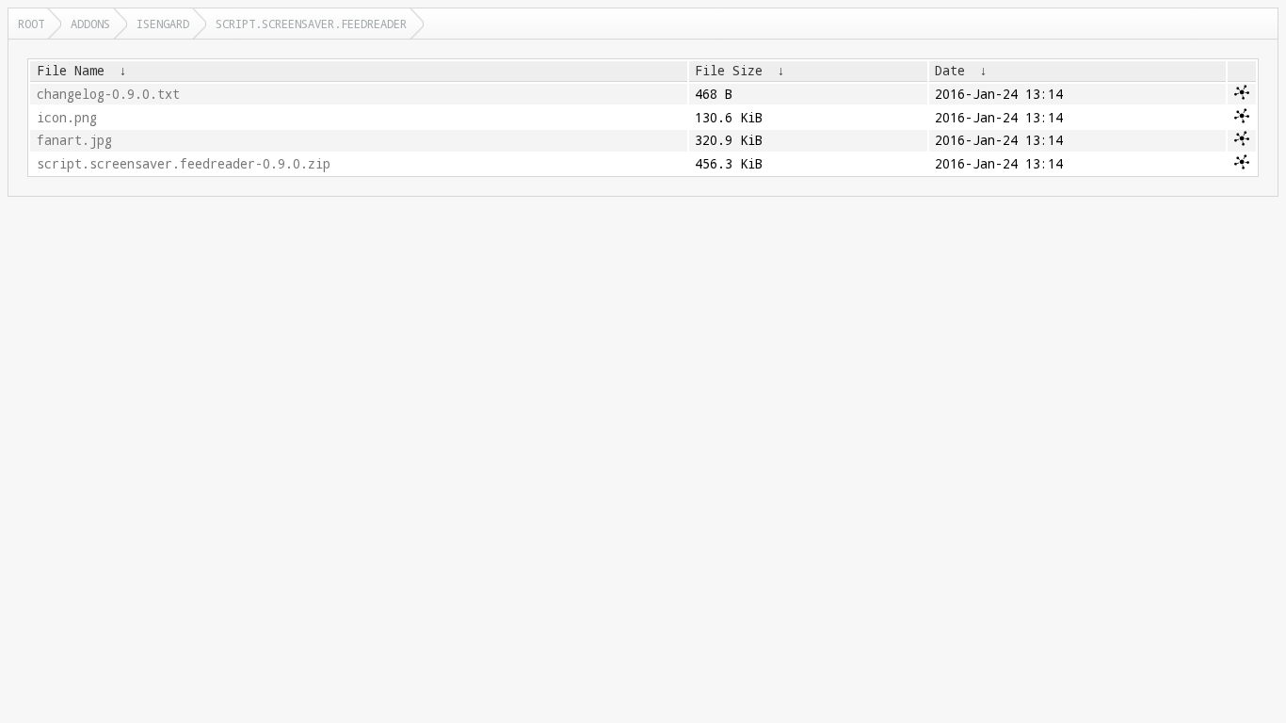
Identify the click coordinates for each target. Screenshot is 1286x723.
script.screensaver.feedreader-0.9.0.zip (183, 163)
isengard (163, 23)
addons (90, 23)
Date (950, 70)
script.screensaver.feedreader (311, 23)
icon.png (67, 117)
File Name (70, 70)
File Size (729, 70)
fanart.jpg (74, 140)
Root (31, 23)
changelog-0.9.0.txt (108, 94)
